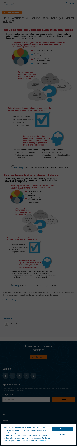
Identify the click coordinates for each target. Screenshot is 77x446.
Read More (42, 441)
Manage (62, 435)
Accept (62, 429)
